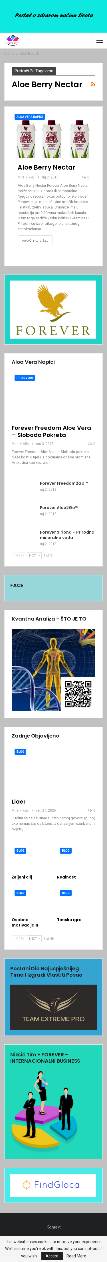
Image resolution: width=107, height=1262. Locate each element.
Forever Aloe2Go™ (59, 507)
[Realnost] (76, 858)
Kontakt (53, 1227)
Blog (20, 751)
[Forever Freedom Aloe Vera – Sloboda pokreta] (53, 396)
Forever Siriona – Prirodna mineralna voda (67, 534)
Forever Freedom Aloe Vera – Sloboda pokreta (51, 431)
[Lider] (53, 770)
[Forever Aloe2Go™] (24, 514)
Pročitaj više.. (35, 240)
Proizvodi (25, 377)
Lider (19, 802)
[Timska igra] (76, 900)
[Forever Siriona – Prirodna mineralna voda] (24, 539)
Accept (52, 1256)
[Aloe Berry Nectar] (53, 134)
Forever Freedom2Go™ (64, 483)
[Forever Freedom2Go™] (24, 490)
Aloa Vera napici (30, 116)
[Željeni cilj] (31, 858)
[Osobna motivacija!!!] (31, 900)
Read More (76, 1256)
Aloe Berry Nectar (47, 167)
